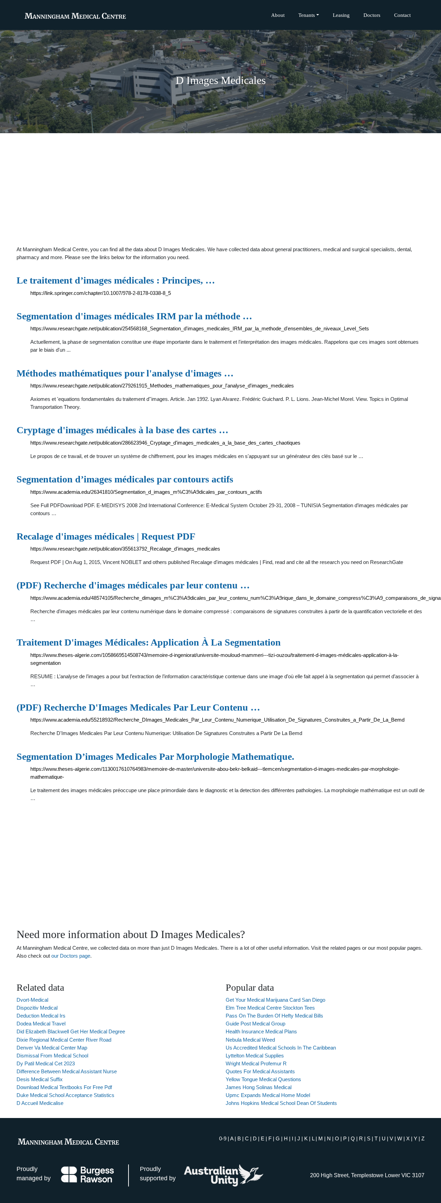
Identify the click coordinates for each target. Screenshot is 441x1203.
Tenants (306, 15)
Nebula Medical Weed (250, 1040)
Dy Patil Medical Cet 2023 (46, 1063)
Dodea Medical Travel (41, 1023)
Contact (402, 15)
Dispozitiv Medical (37, 1008)
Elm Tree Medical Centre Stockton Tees (270, 1008)
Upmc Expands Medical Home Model (268, 1095)
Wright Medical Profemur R (256, 1063)
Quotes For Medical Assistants (260, 1071)
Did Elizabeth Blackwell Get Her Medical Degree (71, 1031)
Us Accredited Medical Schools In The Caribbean (281, 1048)
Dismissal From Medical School (52, 1055)
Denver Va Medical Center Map (52, 1048)
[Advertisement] (220, 189)
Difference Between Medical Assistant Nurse (67, 1071)
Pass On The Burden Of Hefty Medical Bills (274, 1016)
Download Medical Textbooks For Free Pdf (64, 1087)
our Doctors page (70, 956)
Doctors (371, 15)
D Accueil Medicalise (40, 1103)
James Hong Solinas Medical (258, 1087)
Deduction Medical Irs (41, 1016)
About (278, 15)
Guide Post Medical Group (255, 1023)
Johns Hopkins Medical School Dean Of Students (281, 1103)
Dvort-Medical (32, 1000)
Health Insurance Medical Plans (261, 1031)
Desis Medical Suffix (40, 1079)
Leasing (341, 15)
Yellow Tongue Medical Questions (263, 1079)
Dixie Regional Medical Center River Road (64, 1040)
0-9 (222, 1138)
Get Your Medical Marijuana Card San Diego (275, 1000)
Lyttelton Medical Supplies (255, 1055)
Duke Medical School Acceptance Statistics (65, 1095)
